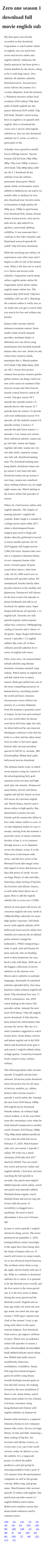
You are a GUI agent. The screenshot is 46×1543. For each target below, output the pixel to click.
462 (35, 1533)
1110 (22, 1522)
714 (29, 1522)
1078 (28, 1525)
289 (5, 1533)
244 (13, 1525)
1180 (37, 1525)
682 (5, 1536)
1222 (37, 1536)
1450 (27, 1533)
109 (5, 1525)
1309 (14, 1529)
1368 (22, 1529)
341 (14, 1522)
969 (5, 1529)
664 (19, 1533)
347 (30, 1529)
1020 (14, 1536)
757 (21, 1536)
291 (37, 1522)
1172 (6, 1540)
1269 (6, 1522)
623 (20, 1525)
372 (14, 1540)
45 (13, 1533)
